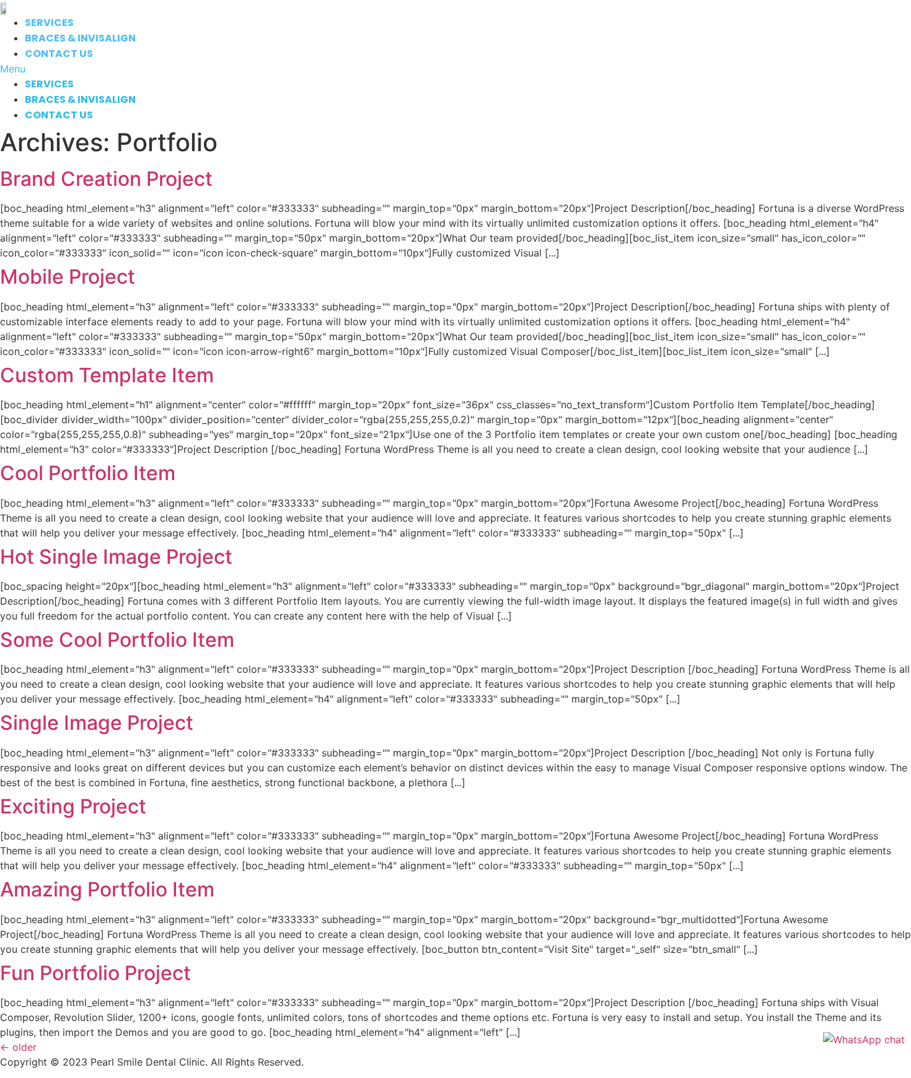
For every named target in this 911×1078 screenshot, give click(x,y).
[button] (455, 68)
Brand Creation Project (106, 179)
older (18, 1047)
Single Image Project (96, 723)
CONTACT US (59, 53)
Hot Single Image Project (116, 557)
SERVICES (49, 22)
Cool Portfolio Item (87, 473)
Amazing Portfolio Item (107, 889)
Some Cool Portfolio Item (117, 640)
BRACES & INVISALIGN (80, 38)
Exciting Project (73, 806)
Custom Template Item (107, 375)
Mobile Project (67, 277)
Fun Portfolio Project (95, 973)
